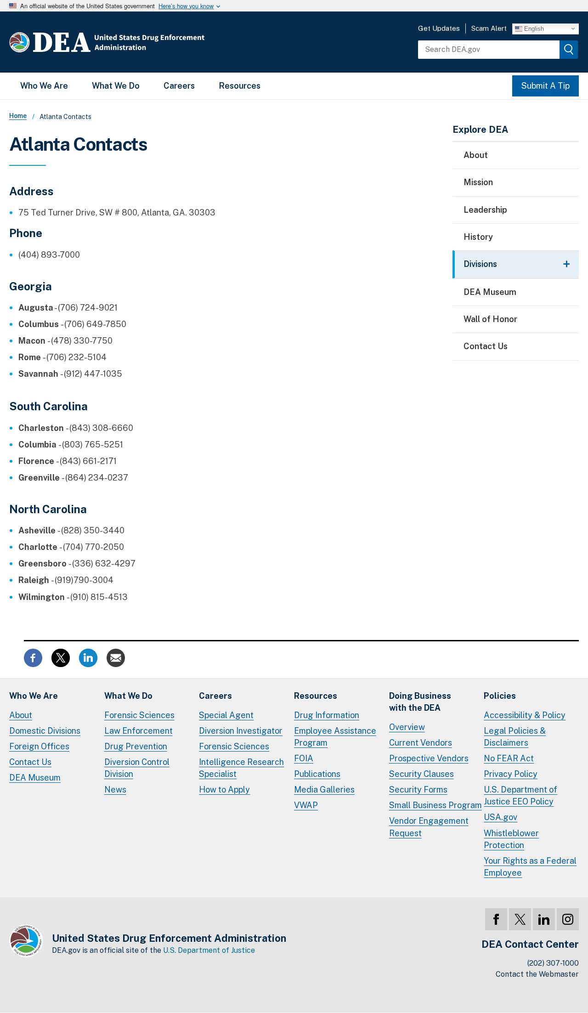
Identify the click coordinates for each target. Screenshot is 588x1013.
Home (18, 115)
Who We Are (44, 86)
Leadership (485, 210)
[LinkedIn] (544, 919)
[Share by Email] (116, 657)
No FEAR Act (509, 758)
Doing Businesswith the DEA (420, 702)
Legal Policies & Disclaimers (515, 736)
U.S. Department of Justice (209, 950)
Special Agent (226, 715)
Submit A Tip (545, 86)
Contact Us (486, 346)
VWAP (306, 805)
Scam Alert (489, 28)
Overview (407, 727)
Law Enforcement (138, 731)
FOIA (303, 758)
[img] (569, 49)
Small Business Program (435, 805)
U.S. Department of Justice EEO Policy (520, 795)
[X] (520, 919)
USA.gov (500, 817)
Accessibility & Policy (524, 715)
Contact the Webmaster (537, 974)
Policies (500, 696)
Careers (179, 86)
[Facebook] (496, 919)
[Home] (134, 42)
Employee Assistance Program (335, 736)
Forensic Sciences (139, 715)
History (478, 237)
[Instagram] (568, 919)
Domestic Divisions (44, 731)
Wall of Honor (490, 319)
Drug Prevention (135, 746)
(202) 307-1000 (553, 963)
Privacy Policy (510, 774)
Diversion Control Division (137, 768)
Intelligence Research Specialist (241, 768)
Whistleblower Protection (511, 839)
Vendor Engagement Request (429, 827)
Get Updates (439, 28)
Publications (317, 774)
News (115, 789)
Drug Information (326, 715)
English (533, 28)
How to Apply (224, 789)
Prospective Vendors (429, 758)
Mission (478, 182)
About (476, 155)
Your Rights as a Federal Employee (530, 866)
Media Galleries (324, 789)
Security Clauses (421, 774)
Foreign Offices (39, 746)
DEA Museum (490, 292)
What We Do (116, 86)
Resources (239, 86)
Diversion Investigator (241, 731)
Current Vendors (420, 742)
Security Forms (418, 789)
